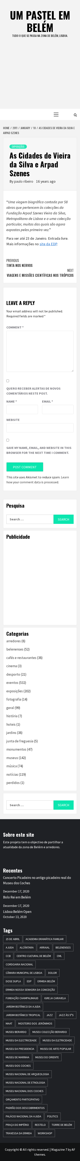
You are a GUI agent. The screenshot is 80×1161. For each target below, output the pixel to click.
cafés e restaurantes (21, 657)
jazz (49, 1015)
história (11, 716)
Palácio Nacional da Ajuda (23, 1116)
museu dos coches (18, 1066)
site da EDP (48, 244)
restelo (40, 1125)
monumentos (16, 749)
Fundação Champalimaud (22, 998)
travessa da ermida (19, 1133)
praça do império (17, 1125)
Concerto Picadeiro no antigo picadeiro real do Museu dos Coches (37, 880)
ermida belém (46, 981)
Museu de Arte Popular (55, 1049)
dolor (52, 973)
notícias (12, 774)
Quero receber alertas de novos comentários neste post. (33, 390)
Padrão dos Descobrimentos (25, 1108)
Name (11, 401)
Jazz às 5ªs (66, 1015)
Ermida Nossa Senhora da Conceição (30, 990)
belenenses (14, 649)
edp (29, 981)
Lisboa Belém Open (17, 911)
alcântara (27, 947)
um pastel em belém (40, 21)
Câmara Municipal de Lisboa (24, 973)
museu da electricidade (21, 1040)
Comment (15, 327)
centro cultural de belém (34, 956)
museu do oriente (47, 1057)
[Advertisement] (40, 77)
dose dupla (13, 981)
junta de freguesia (19, 741)
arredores (13, 641)
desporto (13, 674)
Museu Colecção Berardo (49, 1032)
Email (47, 401)
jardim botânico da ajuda (23, 1006)
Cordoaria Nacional (19, 964)
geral (10, 707)
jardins (11, 732)
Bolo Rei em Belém (17, 897)
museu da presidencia (20, 1049)
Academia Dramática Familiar (45, 939)
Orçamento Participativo (22, 1099)
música (11, 766)
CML (59, 956)
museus (12, 758)
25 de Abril (13, 939)
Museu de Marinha (17, 1057)
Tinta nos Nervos (19, 263)
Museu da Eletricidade (57, 1040)
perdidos (13, 782)
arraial (45, 947)
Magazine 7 (59, 1149)
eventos (12, 682)
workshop (45, 1133)
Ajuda (10, 947)
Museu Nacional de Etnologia (25, 1082)
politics (52, 1116)
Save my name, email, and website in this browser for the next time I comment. (38, 450)
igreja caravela (55, 998)
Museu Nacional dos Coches (24, 1091)
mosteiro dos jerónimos (35, 1023)
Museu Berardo (16, 1032)
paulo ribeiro (24, 181)
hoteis (11, 724)
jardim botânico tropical (23, 1015)
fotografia (13, 699)
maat (9, 1023)
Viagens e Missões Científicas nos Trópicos (40, 273)
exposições (18, 146)
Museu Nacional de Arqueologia (27, 1074)
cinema (11, 666)
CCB (8, 956)
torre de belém (62, 1125)
